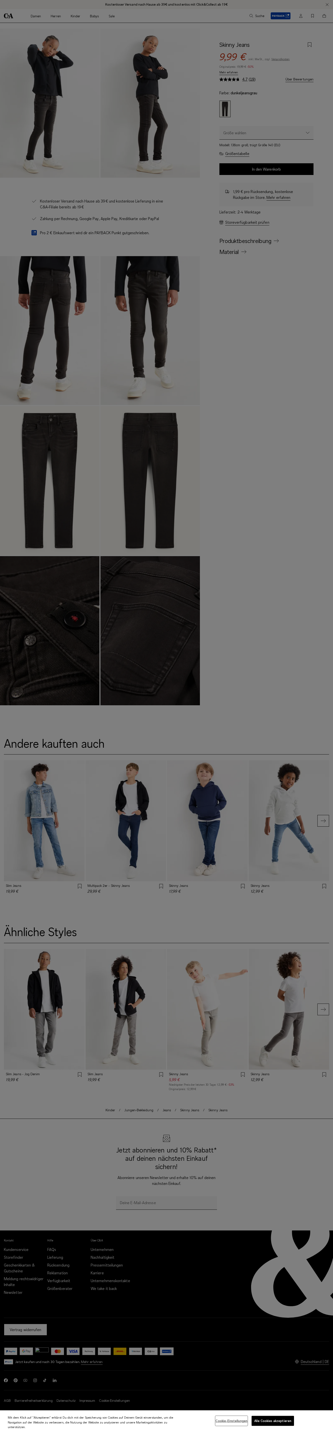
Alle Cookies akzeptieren (272, 1420)
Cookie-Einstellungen (231, 1420)
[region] (166, 1421)
